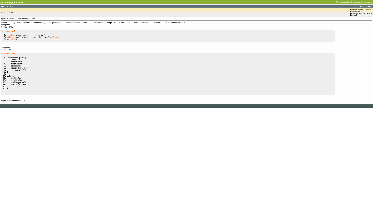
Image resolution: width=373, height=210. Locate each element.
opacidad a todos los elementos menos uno (356, 2)
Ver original (8, 31)
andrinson (7, 12)
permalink (367, 6)
